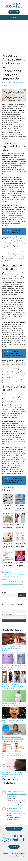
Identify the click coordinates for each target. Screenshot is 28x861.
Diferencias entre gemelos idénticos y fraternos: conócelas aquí (16, 794)
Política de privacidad (8, 857)
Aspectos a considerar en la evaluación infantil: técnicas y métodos (11, 648)
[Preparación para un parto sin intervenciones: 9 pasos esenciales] (14, 730)
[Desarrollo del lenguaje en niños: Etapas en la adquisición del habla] (14, 713)
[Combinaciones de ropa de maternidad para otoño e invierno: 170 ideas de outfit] (14, 677)
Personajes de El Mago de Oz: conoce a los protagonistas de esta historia (13, 577)
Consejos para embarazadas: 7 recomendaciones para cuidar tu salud (12, 774)
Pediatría (7, 572)
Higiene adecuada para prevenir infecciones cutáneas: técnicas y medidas (12, 756)
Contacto (14, 858)
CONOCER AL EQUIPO (14, 829)
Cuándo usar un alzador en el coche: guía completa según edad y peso (16, 811)
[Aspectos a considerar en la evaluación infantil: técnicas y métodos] (14, 639)
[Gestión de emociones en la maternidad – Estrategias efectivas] (14, 696)
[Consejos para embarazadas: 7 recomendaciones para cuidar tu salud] (14, 765)
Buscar (4, 592)
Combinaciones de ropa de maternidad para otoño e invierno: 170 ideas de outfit (13, 686)
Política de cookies (20, 857)
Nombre (4, 609)
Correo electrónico (7, 614)
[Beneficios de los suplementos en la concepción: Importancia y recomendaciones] (14, 658)
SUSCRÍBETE (14, 12)
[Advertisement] (14, 35)
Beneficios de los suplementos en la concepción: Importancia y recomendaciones (13, 667)
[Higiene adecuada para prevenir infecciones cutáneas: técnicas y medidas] (14, 747)
